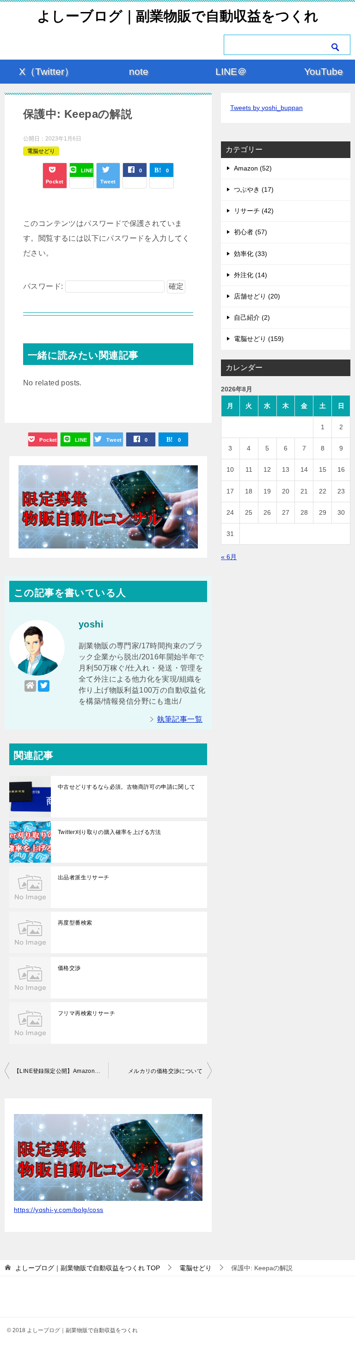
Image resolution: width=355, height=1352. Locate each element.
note (138, 71)
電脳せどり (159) (259, 338)
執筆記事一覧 (179, 719)
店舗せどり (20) (257, 296)
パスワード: (44, 286)
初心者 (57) (250, 232)
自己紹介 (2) (252, 317)
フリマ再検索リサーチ (86, 1013)
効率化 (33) (250, 253)
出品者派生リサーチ (84, 877)
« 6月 (229, 556)
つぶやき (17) (254, 189)
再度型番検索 (75, 923)
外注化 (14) (250, 275)
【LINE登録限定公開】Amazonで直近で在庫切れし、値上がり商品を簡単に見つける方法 (61, 1071)
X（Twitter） (46, 71)
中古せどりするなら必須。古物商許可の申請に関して (127, 787)
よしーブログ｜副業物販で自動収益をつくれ (177, 16)
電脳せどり (41, 151)
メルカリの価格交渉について (165, 1071)
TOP (87, 1268)
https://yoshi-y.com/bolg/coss (59, 1209)
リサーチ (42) (254, 210)
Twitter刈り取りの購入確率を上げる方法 (109, 832)
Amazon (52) (253, 168)
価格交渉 (69, 968)
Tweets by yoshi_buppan (266, 107)
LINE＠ (231, 71)
